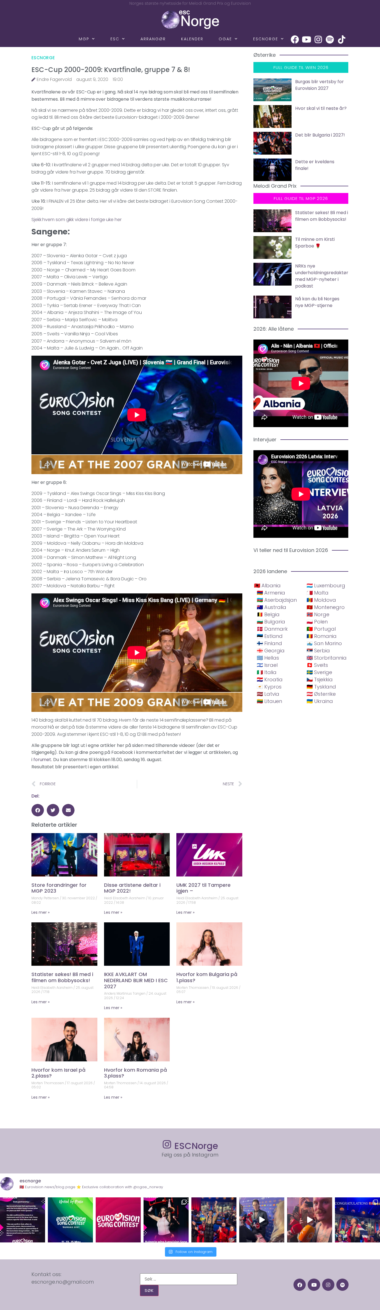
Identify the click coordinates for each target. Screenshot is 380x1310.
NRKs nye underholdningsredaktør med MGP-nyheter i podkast (321, 276)
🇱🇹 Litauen (269, 701)
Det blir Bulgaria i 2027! (320, 135)
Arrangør (153, 39)
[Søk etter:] (188, 1279)
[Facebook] (295, 39)
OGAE (225, 39)
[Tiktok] (341, 39)
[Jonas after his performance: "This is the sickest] (213, 1219)
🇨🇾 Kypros (269, 686)
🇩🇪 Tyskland (321, 686)
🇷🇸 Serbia (318, 650)
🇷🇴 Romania (322, 636)
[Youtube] (306, 39)
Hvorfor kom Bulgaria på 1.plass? (206, 977)
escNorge (265, 39)
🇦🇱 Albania (267, 585)
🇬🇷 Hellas (268, 657)
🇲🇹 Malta (318, 592)
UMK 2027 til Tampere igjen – (203, 888)
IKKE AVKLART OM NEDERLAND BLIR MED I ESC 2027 (136, 980)
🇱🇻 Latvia (268, 693)
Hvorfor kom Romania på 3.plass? (135, 1072)
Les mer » (40, 912)
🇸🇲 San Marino (324, 643)
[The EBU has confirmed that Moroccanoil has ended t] (22, 1219)
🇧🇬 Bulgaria (271, 621)
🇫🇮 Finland (269, 643)
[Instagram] (318, 39)
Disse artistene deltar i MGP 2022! (132, 888)
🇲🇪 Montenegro (326, 607)
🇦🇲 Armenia (271, 592)
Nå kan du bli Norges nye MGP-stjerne (317, 302)
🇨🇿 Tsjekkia (320, 679)
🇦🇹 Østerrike (321, 693)
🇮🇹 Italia (267, 672)
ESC (114, 39)
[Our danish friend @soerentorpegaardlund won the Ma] (261, 1219)
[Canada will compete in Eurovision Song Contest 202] (118, 1219)
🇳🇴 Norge (318, 614)
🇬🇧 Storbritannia (327, 657)
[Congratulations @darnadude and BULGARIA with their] (166, 1219)
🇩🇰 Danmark (272, 628)
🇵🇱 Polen (317, 621)
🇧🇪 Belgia (268, 614)
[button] (37, 810)
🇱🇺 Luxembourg (326, 585)
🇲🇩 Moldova (321, 599)
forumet (42, 759)
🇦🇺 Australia (271, 607)
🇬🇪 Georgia (271, 650)
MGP (84, 39)
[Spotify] (330, 39)
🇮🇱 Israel (267, 665)
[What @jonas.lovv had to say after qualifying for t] (309, 1219)
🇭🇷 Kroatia (270, 679)
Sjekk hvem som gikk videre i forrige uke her (76, 219)
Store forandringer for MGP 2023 (59, 888)
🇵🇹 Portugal (321, 628)
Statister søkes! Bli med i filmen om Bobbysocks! (62, 977)
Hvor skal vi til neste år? (321, 108)
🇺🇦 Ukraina (320, 701)
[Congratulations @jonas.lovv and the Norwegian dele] (357, 1219)
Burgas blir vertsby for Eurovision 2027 (319, 84)
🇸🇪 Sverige (319, 672)
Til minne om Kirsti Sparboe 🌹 (315, 242)
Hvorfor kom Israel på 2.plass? (58, 1072)
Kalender (192, 39)
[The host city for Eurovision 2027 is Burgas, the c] (70, 1219)
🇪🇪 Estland (270, 636)
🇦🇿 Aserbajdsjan (277, 599)
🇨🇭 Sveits (317, 665)
